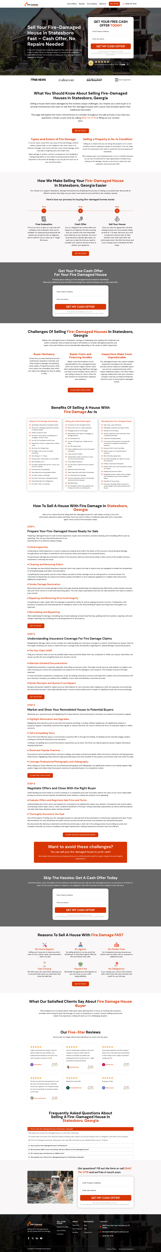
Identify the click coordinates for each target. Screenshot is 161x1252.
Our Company (92, 4)
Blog (85, 1225)
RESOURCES (89, 1222)
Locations (60, 1234)
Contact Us (88, 1232)
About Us (102, 4)
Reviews (82, 4)
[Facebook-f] (28, 1238)
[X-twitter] (33, 1238)
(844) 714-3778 (88, 117)
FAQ (85, 1229)
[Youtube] (41, 1238)
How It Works (72, 4)
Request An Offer (63, 1227)
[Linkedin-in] (37, 1238)
